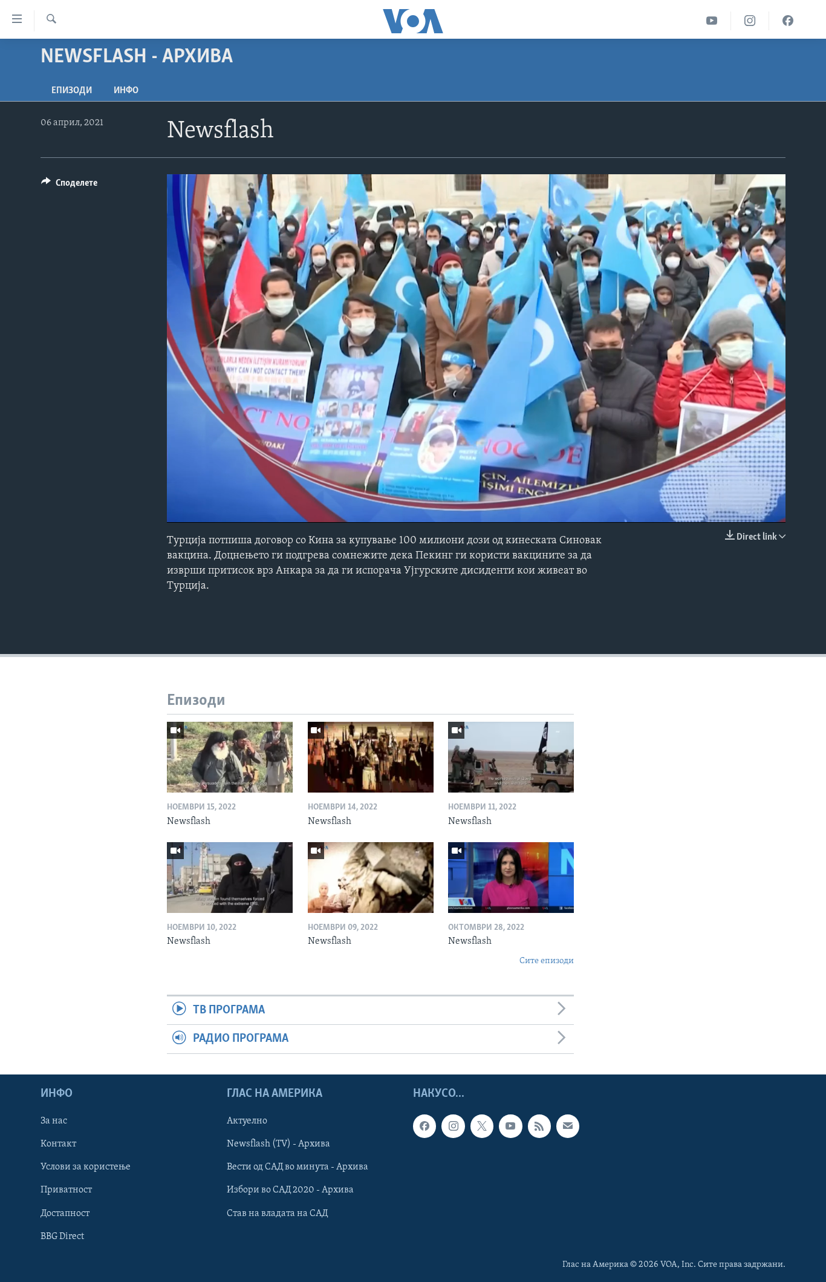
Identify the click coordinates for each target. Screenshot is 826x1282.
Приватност (66, 1190)
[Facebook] (788, 20)
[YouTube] (712, 20)
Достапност (65, 1213)
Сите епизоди (546, 961)
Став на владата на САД (277, 1213)
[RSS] (539, 1125)
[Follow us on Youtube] (510, 1125)
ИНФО (126, 91)
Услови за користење (86, 1167)
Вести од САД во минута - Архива (297, 1167)
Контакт (58, 1144)
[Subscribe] (567, 1125)
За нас (54, 1121)
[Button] (69, 185)
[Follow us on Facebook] (424, 1125)
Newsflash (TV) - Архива (278, 1144)
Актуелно (247, 1121)
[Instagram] (750, 20)
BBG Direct (62, 1236)
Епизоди (71, 91)
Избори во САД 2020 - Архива (290, 1190)
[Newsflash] (230, 757)
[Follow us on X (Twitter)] (481, 1125)
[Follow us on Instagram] (452, 1125)
